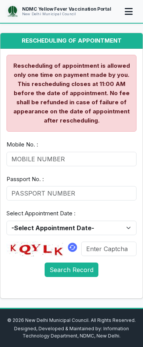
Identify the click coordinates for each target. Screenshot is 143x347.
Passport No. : (25, 179)
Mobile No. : (22, 144)
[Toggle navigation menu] (128, 11)
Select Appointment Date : (41, 213)
